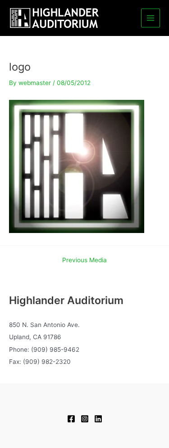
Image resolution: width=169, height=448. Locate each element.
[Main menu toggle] (150, 18)
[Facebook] (71, 419)
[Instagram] (85, 419)
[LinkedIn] (98, 419)
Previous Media (84, 260)
